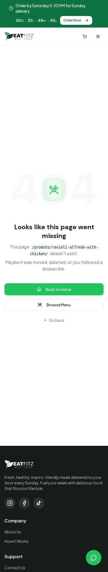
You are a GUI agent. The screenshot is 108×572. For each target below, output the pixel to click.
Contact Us (14, 567)
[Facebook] (24, 503)
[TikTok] (38, 503)
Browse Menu (59, 304)
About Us (12, 531)
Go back (57, 320)
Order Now (72, 20)
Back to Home (58, 289)
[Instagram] (10, 503)
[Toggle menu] (98, 36)
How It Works (16, 541)
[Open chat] (93, 557)
